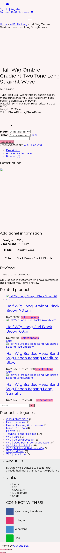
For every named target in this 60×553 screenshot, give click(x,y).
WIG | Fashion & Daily (19, 445)
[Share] (7, 549)
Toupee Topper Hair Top (21, 433)
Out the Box (21, 545)
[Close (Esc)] (10, 549)
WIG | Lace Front (16, 454)
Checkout (18, 490)
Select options (30, 317)
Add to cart (7, 142)
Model (4, 131)
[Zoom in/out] (1, 549)
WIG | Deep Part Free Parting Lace (27, 442)
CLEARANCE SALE (17, 419)
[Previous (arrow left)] (1, 552)
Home (4, 24)
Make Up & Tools (16, 428)
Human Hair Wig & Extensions (24, 425)
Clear (34, 135)
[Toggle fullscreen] (4, 549)
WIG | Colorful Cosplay (20, 439)
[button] (30, 18)
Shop (15, 495)
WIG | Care (12, 436)
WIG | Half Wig (19, 24)
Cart (15, 487)
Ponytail (11, 431)
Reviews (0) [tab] (13, 156)
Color (4, 135)
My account (19, 492)
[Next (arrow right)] (4, 552)
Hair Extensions (15, 422)
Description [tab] (13, 150)
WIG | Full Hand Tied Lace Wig (25, 448)
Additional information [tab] (20, 153)
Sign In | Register (10, 9)
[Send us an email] (7, 3)
